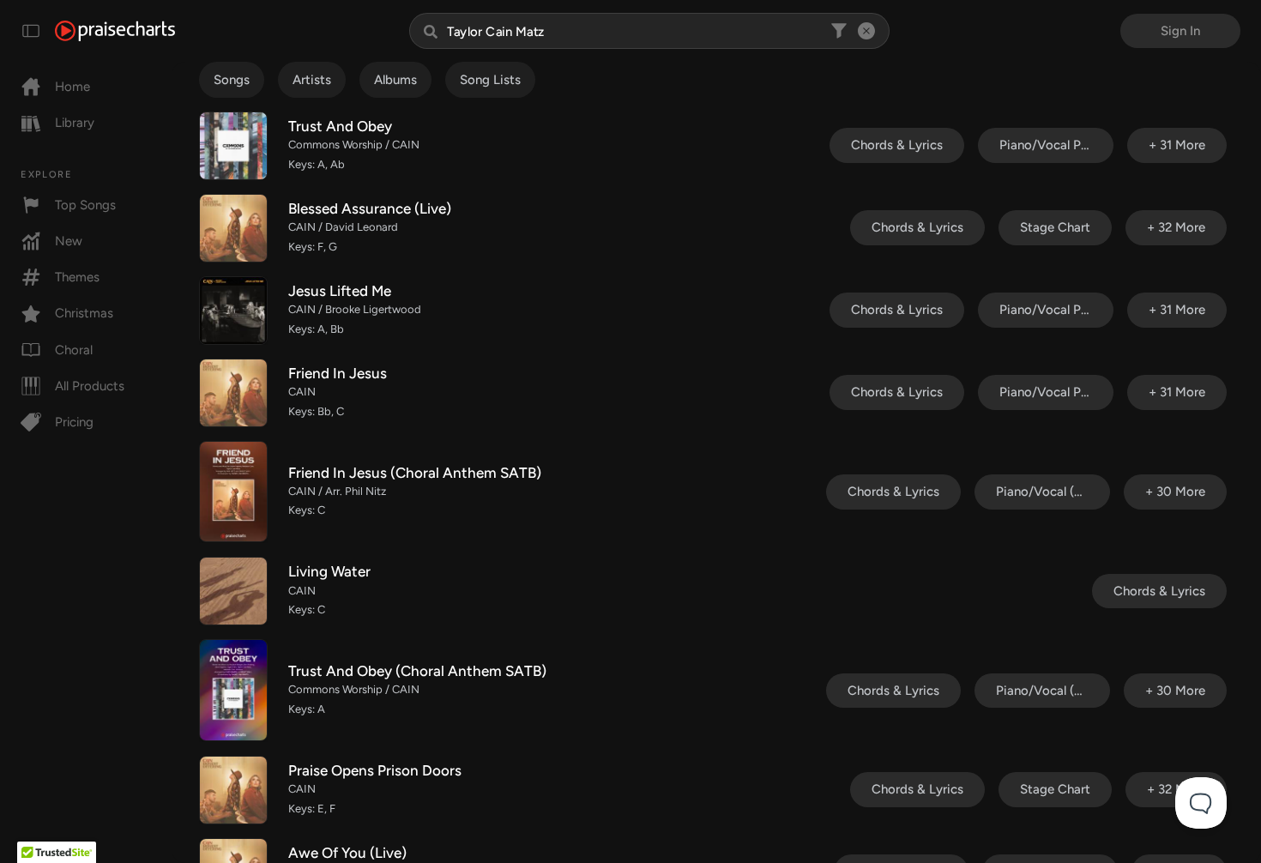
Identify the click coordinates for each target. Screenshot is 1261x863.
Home (72, 86)
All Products (89, 386)
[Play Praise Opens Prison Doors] (233, 790)
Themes (77, 277)
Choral (74, 350)
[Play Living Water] (233, 591)
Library (74, 122)
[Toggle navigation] (31, 31)
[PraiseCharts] (115, 31)
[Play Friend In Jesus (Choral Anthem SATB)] (233, 491)
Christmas (84, 313)
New (68, 241)
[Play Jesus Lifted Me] (233, 310)
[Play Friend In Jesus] (233, 392)
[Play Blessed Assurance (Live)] (233, 228)
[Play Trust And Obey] (233, 145)
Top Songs (85, 205)
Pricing (74, 422)
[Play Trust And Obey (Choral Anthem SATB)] (233, 689)
